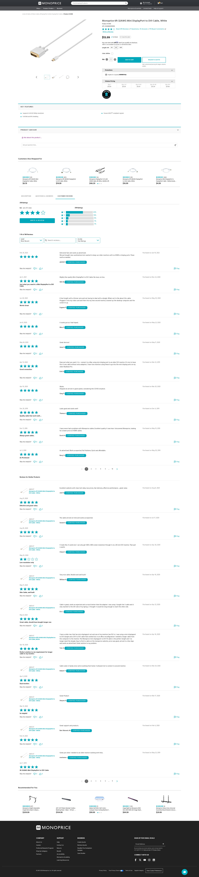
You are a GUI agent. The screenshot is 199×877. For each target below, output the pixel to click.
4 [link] (100, 469)
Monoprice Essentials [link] (134, 9)
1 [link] (86, 469)
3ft (112, 47)
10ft (121, 47)
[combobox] (31, 240)
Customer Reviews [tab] (65, 196)
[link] (50, 3)
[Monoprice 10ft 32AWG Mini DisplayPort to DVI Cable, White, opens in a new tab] (24, 637)
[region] (99, 141)
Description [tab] (26, 196)
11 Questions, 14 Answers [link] (139, 29)
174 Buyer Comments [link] (156, 29)
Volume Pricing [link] (110, 81)
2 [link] (91, 469)
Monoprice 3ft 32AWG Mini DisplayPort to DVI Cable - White (42, 492)
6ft (116, 47)
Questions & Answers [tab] (44, 196)
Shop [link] (38, 8)
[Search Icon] (126, 3)
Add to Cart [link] (129, 60)
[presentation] (26, 196)
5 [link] (105, 469)
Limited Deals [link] (147, 9)
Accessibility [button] (60, 854)
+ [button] (115, 59)
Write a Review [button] (108, 32)
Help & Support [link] (158, 9)
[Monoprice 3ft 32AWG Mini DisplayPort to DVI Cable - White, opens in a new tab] (24, 491)
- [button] (106, 59)
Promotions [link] (108, 70)
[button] (146, 3)
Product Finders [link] (48, 8)
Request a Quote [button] (154, 60)
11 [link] (112, 781)
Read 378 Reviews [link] (122, 29)
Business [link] (59, 8)
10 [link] (112, 469)
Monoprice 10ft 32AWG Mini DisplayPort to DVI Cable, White (42, 638)
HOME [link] (24, 14)
